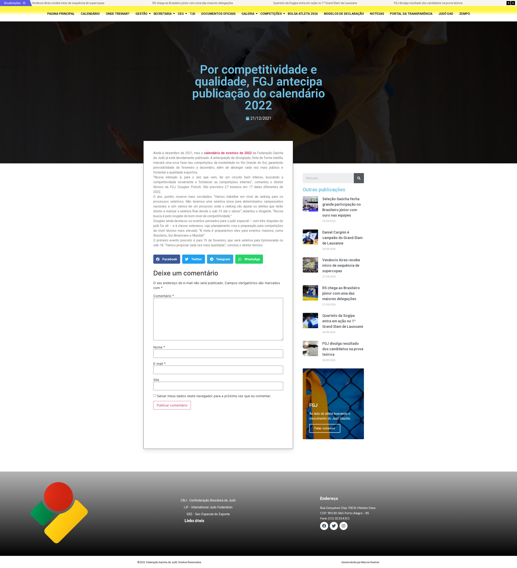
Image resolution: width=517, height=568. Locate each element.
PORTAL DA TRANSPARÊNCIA (411, 14)
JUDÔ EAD (445, 14)
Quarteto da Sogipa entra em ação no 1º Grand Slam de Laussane (315, 3)
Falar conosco (324, 428)
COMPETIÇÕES (271, 14)
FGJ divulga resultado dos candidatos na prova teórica (428, 3)
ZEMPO (464, 14)
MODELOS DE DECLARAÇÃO (344, 14)
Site (156, 379)
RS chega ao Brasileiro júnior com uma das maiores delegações (192, 3)
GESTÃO (141, 14)
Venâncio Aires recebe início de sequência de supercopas (68, 3)
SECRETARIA (162, 14)
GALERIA (248, 14)
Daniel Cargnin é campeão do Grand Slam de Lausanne (342, 237)
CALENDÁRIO (90, 14)
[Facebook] (324, 526)
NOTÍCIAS (377, 14)
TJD (192, 14)
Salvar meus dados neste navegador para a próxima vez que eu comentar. (214, 396)
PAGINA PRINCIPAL (61, 14)
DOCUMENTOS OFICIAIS (218, 14)
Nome (159, 347)
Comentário (163, 295)
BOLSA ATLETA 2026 (303, 14)
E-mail (159, 363)
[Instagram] (343, 526)
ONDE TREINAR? (117, 14)
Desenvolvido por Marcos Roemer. (361, 562)
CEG (181, 14)
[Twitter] (334, 526)
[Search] (359, 178)
